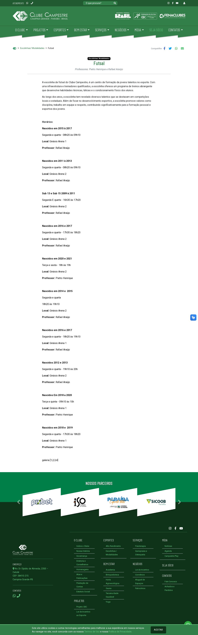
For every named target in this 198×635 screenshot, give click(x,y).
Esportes (108, 540)
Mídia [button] (138, 30)
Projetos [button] (39, 30)
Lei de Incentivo (142, 570)
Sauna (108, 588)
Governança (81, 556)
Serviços (137, 540)
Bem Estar (109, 564)
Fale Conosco (171, 581)
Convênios (140, 575)
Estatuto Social (83, 591)
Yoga (108, 602)
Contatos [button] (174, 30)
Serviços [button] (100, 30)
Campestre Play (171, 556)
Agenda (168, 551)
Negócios (137, 564)
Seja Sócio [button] (156, 30)
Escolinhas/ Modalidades (32, 48)
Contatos (167, 575)
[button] (19, 502)
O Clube (78, 540)
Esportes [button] (60, 30)
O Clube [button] (20, 30)
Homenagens (82, 569)
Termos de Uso (92, 631)
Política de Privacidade (120, 631)
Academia (110, 570)
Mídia (165, 540)
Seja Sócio (167, 565)
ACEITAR (158, 629)
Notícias (168, 546)
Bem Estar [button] (80, 30)
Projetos (79, 601)
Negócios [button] (120, 30)
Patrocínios (140, 588)
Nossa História (83, 551)
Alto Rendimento (113, 546)
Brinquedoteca (112, 575)
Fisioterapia (140, 546)
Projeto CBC (81, 607)
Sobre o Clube (82, 546)
